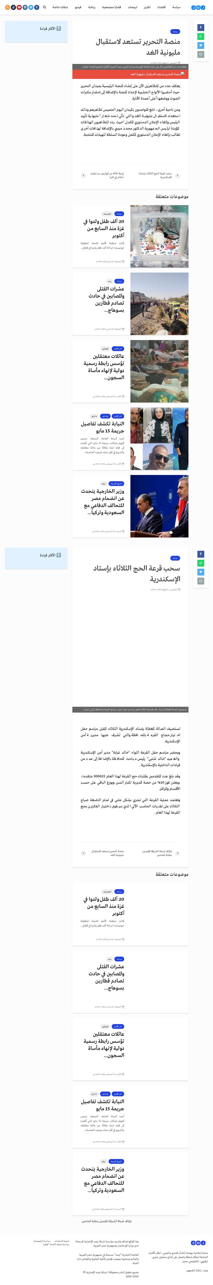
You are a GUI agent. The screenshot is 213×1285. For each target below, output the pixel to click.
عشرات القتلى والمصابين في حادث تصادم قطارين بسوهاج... (106, 300)
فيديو (78, 7)
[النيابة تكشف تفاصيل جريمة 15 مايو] (159, 439)
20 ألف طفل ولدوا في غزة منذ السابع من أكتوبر (103, 228)
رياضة (91, 7)
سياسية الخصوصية (42, 1241)
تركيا (103, 483)
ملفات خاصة (60, 7)
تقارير (147, 7)
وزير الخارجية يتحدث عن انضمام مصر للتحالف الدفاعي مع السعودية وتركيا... (102, 502)
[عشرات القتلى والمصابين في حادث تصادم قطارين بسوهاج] (159, 304)
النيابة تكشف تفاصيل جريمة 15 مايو (102, 427)
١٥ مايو (94, 416)
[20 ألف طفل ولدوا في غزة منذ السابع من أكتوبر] (159, 236)
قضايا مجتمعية (111, 7)
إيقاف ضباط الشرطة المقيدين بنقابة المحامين (106, 1221)
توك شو (105, 416)
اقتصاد (161, 7)
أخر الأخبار (118, 349)
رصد (109, 281)
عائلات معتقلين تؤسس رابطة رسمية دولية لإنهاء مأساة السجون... (104, 367)
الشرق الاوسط (116, 483)
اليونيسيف (107, 214)
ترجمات (132, 7)
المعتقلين (105, 349)
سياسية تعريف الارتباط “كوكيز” (56, 1244)
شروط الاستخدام (62, 1241)
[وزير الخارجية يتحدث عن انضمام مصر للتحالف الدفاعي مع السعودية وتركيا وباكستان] (159, 506)
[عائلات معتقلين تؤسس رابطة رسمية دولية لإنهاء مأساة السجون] (159, 371)
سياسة (176, 7)
